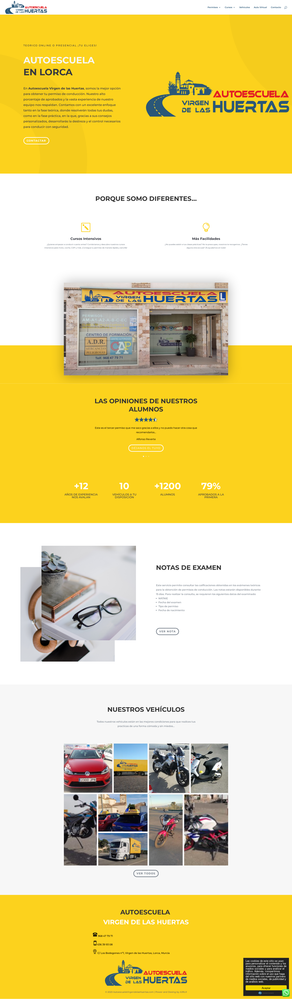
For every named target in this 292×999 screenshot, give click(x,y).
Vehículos (244, 7)
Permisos (213, 7)
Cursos (228, 7)
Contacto (276, 7)
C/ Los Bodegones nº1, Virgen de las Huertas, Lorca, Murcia (133, 953)
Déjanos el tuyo (146, 447)
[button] (88, 768)
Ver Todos (146, 873)
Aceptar (266, 988)
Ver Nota (167, 631)
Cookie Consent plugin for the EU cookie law (266, 993)
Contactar (36, 140)
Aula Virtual (260, 7)
